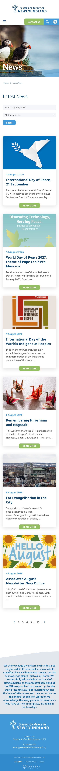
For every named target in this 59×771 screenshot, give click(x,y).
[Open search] (47, 22)
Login (42, 762)
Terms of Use (31, 762)
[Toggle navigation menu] (4, 22)
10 (38, 622)
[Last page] (44, 622)
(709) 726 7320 (30, 744)
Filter (9, 122)
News (6, 83)
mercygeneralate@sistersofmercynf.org (30, 747)
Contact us (34, 21)
